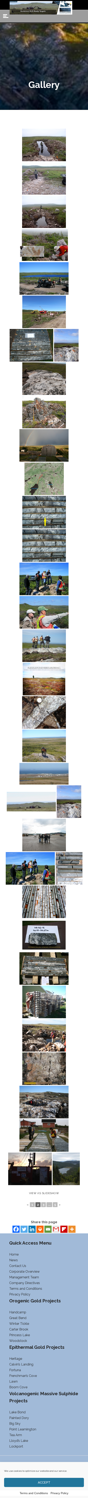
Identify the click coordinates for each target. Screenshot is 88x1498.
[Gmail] (56, 1229)
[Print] (40, 1229)
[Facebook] (16, 1229)
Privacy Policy (59, 1493)
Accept (44, 1482)
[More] (72, 1229)
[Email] (48, 1229)
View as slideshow (44, 1193)
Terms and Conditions (34, 1493)
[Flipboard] (64, 1229)
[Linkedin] (32, 1229)
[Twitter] (24, 1229)
